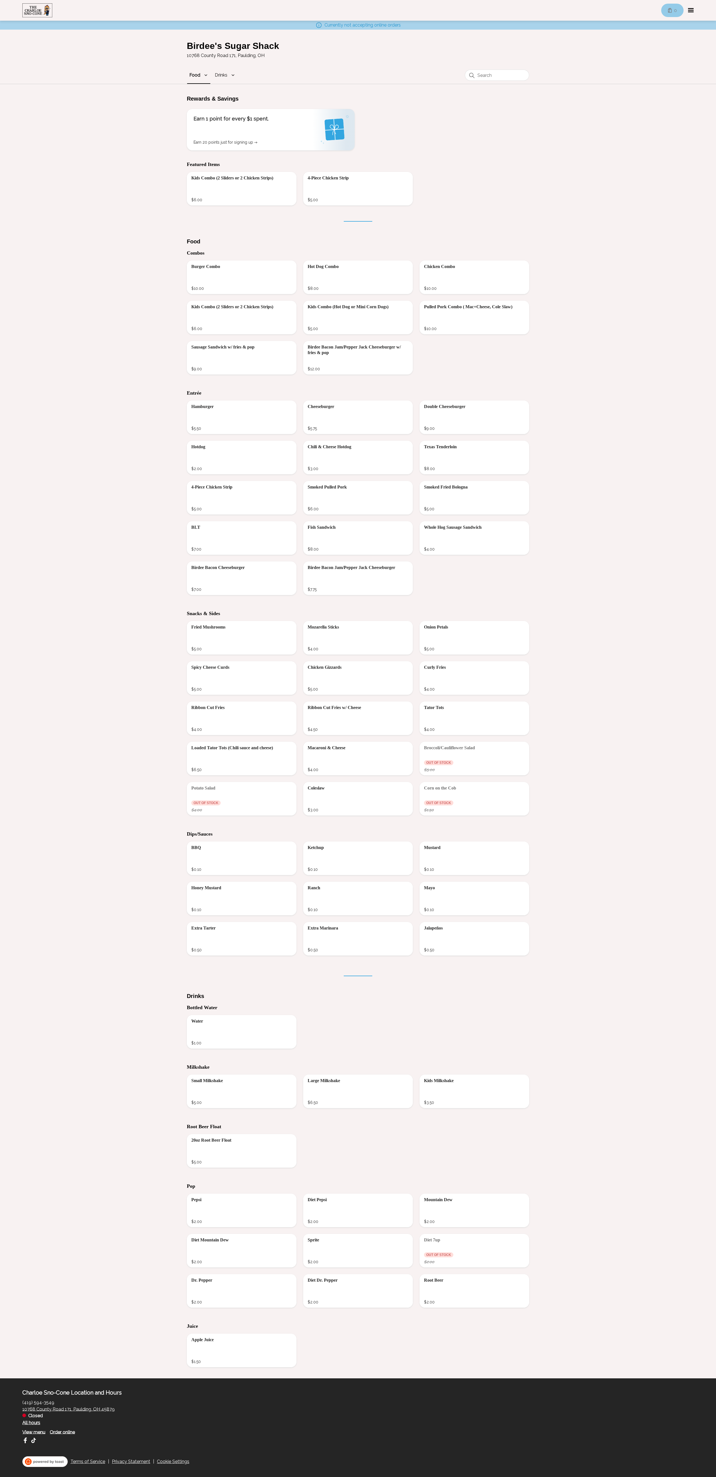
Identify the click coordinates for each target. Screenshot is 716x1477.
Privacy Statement (131, 1461)
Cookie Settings (173, 1461)
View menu (33, 1432)
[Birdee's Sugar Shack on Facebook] (25, 1441)
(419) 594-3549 (38, 1402)
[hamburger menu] (691, 10)
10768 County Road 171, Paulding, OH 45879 (68, 1409)
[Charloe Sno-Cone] (37, 10)
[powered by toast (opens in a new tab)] (45, 1461)
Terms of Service (87, 1461)
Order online (62, 1432)
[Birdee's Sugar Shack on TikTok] (32, 1441)
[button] (199, 75)
